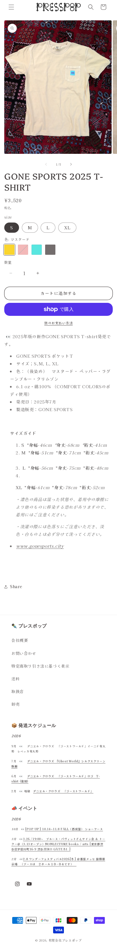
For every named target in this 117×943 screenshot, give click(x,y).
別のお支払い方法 (58, 322)
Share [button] (16, 586)
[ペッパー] (50, 250)
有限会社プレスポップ (65, 940)
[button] (11, 7)
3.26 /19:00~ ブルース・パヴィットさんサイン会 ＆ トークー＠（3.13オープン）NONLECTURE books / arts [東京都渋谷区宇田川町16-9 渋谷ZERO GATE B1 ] (58, 844)
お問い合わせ (23, 653)
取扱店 (17, 691)
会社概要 (19, 640)
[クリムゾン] (23, 250)
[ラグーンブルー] (37, 250)
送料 (15, 678)
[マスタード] (9, 250)
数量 (8, 262)
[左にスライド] (46, 164)
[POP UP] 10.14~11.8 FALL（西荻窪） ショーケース (64, 829)
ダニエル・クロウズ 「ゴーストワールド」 (63, 791)
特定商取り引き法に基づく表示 (40, 666)
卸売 (15, 704)
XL (67, 227)
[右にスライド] (71, 164)
